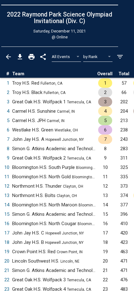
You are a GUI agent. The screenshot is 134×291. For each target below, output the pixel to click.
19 (6, 251)
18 (6, 242)
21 (6, 270)
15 (6, 214)
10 (6, 167)
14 (6, 205)
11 (6, 177)
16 (6, 223)
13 (6, 195)
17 (6, 233)
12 (6, 186)
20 (6, 261)
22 (6, 280)
